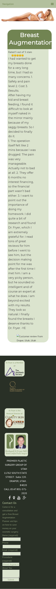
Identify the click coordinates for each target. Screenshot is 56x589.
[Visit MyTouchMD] (15, 399)
